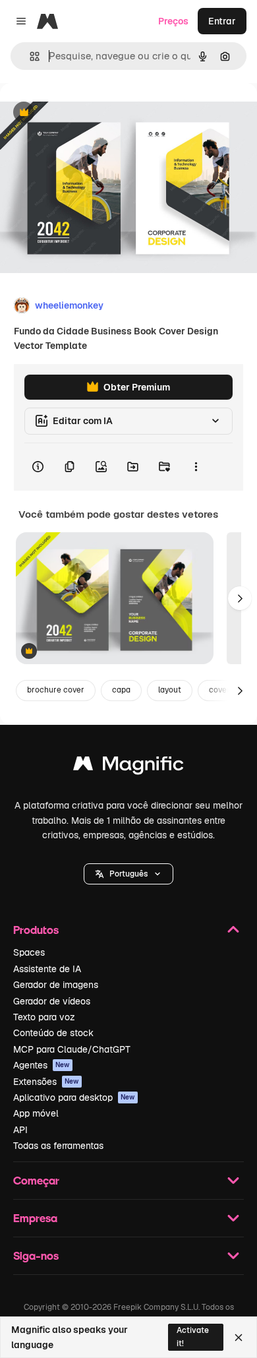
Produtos (36, 930)
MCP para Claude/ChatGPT (71, 1049)
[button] (128, 873)
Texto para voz (44, 1017)
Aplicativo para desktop (74, 1097)
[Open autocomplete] (29, 56)
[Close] (238, 1337)
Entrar (222, 21)
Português (128, 874)
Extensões (46, 1082)
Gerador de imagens (55, 985)
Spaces (29, 952)
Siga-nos (36, 1255)
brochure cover (55, 690)
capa (121, 690)
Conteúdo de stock (53, 1033)
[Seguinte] (240, 598)
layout (169, 690)
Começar (36, 1180)
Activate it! (193, 1336)
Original (84, 113)
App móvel (36, 1113)
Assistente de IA (47, 969)
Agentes (41, 1065)
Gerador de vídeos (51, 1001)
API (20, 1130)
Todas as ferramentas (58, 1146)
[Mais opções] (196, 467)
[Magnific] (128, 766)
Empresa (35, 1218)
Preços (173, 21)
